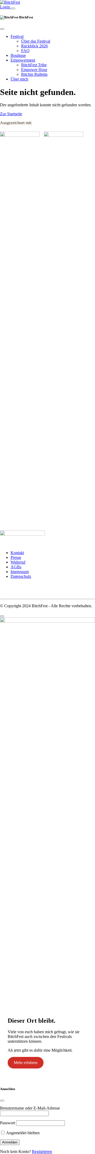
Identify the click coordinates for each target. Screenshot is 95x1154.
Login (5, 7)
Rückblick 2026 (34, 46)
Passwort (7, 1123)
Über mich (19, 79)
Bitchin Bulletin (34, 74)
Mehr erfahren (25, 1062)
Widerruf (18, 562)
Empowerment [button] (23, 60)
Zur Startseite (11, 114)
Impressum (20, 571)
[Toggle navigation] (13, 8)
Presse (16, 557)
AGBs (16, 567)
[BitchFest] (10, 2)
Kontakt (17, 552)
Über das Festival (35, 41)
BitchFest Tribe (34, 65)
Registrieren (42, 1151)
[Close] (2, 29)
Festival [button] (17, 36)
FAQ (25, 50)
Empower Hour (34, 69)
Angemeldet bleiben (22, 1133)
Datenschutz (21, 576)
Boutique (18, 55)
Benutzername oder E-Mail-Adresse (30, 1108)
